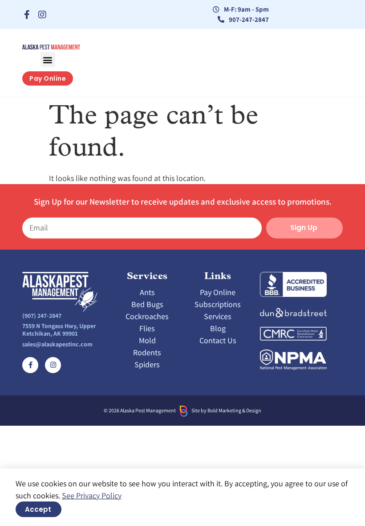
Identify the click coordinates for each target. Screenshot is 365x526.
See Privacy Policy (92, 495)
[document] (182, 263)
